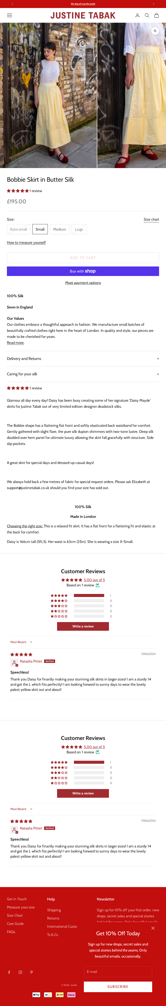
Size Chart (15, 915)
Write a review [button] (83, 626)
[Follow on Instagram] (20, 972)
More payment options (83, 283)
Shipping (54, 910)
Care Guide (15, 923)
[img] (21, 654)
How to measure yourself (26, 242)
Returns (53, 918)
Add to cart (83, 258)
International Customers (66, 926)
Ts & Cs (52, 934)
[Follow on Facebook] (9, 972)
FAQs (11, 932)
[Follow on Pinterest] (31, 972)
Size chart (151, 219)
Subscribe (117, 987)
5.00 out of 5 (94, 580)
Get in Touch (17, 899)
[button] (18, 191)
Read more (15, 342)
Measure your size (21, 907)
